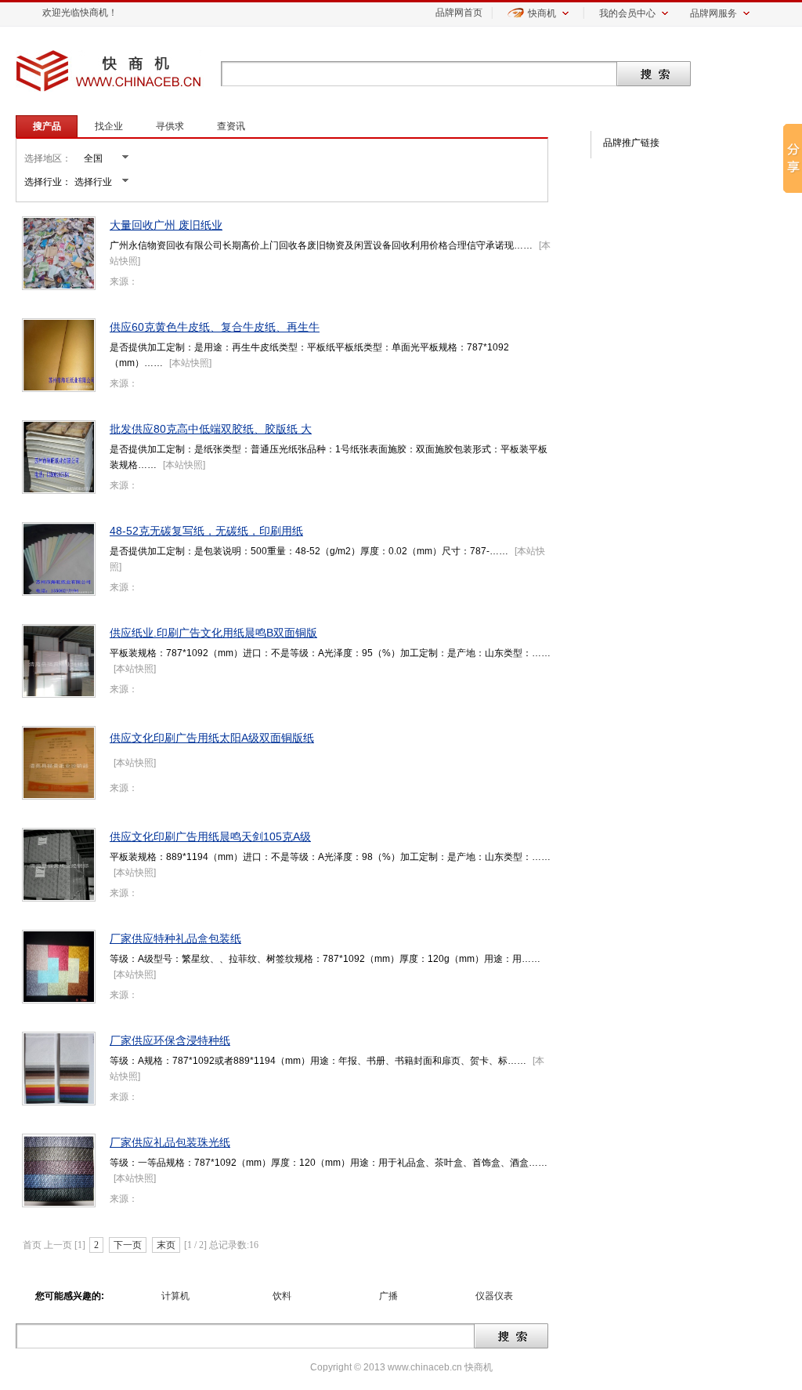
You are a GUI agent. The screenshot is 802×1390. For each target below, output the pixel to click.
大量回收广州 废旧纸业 (166, 225)
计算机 (175, 1295)
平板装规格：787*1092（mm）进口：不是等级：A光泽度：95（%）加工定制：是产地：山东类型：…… (330, 653)
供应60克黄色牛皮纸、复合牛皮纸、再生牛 (215, 327)
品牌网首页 (458, 12)
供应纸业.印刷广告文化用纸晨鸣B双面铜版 (213, 632)
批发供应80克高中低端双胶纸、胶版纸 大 (211, 429)
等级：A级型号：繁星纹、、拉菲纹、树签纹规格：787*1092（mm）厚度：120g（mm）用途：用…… (325, 958)
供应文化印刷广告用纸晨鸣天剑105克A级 (210, 836)
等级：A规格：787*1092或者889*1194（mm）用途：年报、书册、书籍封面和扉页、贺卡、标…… (318, 1060)
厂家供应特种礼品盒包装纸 (175, 938)
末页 (166, 1244)
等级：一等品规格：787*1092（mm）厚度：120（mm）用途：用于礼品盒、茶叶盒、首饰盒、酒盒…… (328, 1162)
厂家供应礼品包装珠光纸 (170, 1142)
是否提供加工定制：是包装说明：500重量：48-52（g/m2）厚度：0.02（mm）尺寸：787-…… (309, 551)
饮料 (282, 1295)
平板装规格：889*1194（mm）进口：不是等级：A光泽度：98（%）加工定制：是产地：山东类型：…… (330, 856)
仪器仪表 (494, 1295)
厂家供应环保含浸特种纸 (170, 1040)
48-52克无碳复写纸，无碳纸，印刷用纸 (206, 530)
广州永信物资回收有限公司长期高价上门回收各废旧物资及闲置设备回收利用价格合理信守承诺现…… (321, 245)
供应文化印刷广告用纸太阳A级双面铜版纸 (212, 737)
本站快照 (190, 362)
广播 (388, 1295)
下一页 (128, 1244)
